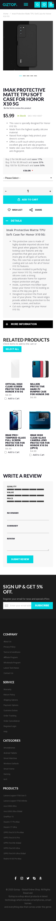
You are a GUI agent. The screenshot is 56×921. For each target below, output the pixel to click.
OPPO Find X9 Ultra (12, 848)
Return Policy (9, 695)
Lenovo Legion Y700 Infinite (15, 801)
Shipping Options (11, 700)
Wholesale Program (12, 663)
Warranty (7, 689)
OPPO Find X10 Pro (12, 838)
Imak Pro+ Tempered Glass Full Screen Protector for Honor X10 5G (15, 440)
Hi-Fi (5, 779)
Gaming (7, 774)
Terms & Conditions (12, 652)
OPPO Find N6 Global (12, 843)
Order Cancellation (12, 721)
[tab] (28, 221)
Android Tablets (10, 753)
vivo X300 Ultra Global (13, 811)
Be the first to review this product (17, 108)
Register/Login (10, 726)
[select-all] (12, 349)
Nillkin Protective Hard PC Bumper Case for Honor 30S (39, 389)
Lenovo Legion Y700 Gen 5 (15, 796)
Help (5, 731)
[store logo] (11, 4)
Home (5, 14)
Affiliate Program (11, 657)
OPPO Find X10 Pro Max (14, 832)
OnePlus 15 (9, 817)
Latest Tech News (11, 668)
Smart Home (9, 769)
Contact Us (8, 673)
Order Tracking (10, 716)
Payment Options (11, 705)
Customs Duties (11, 710)
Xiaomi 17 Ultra (10, 827)
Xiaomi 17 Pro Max (12, 822)
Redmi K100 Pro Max (12, 859)
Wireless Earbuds (11, 764)
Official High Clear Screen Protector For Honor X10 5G (15, 387)
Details (16, 220)
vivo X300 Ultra (10, 806)
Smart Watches (10, 758)
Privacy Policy (9, 647)
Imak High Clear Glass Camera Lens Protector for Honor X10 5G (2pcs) (40, 441)
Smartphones (9, 748)
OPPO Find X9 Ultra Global (15, 853)
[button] (20, 76)
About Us (7, 642)
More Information (24, 324)
